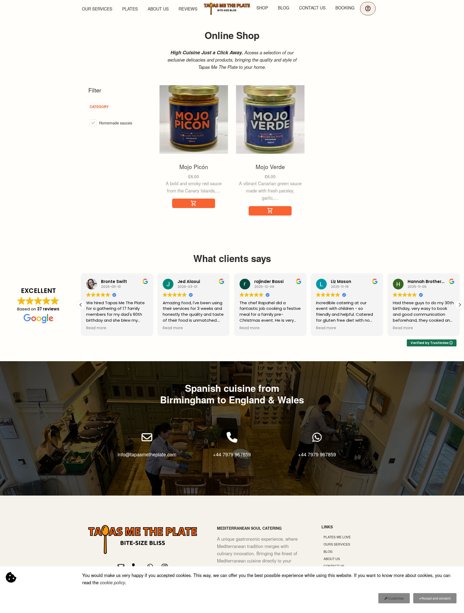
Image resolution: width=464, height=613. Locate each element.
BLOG (283, 7)
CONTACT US (312, 7)
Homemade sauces (115, 123)
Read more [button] (96, 328)
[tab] (117, 107)
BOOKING (344, 7)
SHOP (262, 7)
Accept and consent (436, 598)
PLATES (130, 9)
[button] (460, 305)
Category (99, 106)
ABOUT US (158, 9)
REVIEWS (188, 9)
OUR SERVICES (97, 9)
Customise (395, 598)
